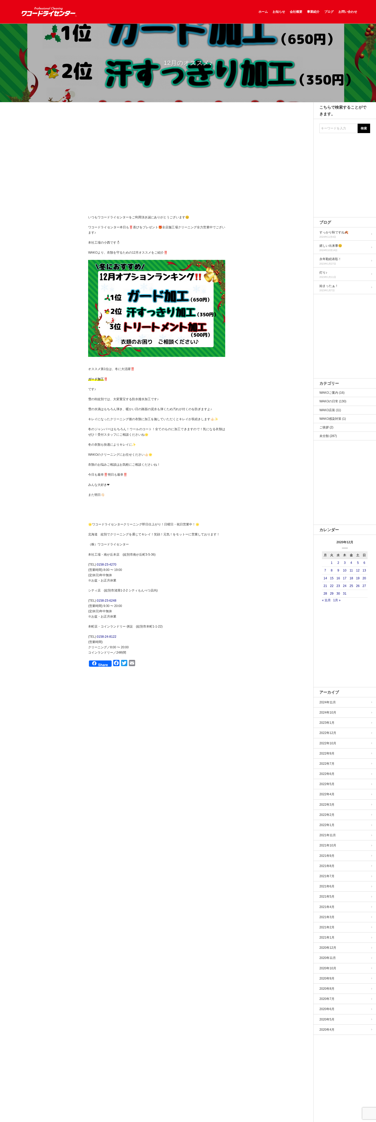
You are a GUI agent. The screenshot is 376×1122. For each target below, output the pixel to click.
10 (344, 570)
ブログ (329, 11)
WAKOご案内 (328, 392)
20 (364, 578)
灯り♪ (323, 272)
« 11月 (326, 600)
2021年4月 (326, 907)
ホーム (263, 11)
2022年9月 (326, 753)
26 (358, 586)
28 (325, 593)
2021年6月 (326, 886)
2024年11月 (327, 702)
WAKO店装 (327, 410)
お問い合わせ (347, 11)
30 (338, 593)
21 (325, 586)
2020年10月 (327, 968)
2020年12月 (327, 947)
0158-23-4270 (106, 564)
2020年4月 (326, 1029)
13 (364, 570)
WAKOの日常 (328, 401)
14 (325, 578)
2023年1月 (326, 722)
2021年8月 (326, 866)
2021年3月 (326, 917)
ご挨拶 (324, 427)
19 (358, 578)
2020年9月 (326, 978)
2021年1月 (326, 937)
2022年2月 (326, 814)
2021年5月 (326, 896)
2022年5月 (326, 784)
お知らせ (279, 11)
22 (332, 586)
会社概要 (296, 11)
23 (338, 586)
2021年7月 (326, 876)
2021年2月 (326, 927)
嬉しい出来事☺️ (330, 245)
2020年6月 (326, 1009)
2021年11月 (327, 835)
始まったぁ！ (328, 286)
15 (332, 578)
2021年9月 (326, 855)
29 (332, 593)
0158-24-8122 (106, 636)
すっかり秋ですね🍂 (333, 232)
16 (338, 578)
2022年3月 (326, 804)
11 (351, 570)
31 (344, 593)
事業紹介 (313, 11)
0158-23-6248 (106, 600)
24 (344, 586)
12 (358, 570)
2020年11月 (327, 958)
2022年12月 (327, 733)
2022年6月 (326, 774)
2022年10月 (327, 743)
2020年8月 (326, 988)
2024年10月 (327, 712)
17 (344, 578)
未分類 (324, 436)
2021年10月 (327, 845)
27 (364, 586)
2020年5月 (326, 1019)
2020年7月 (326, 998)
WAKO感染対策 (330, 418)
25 (351, 586)
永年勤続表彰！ (330, 259)
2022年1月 (326, 825)
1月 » (337, 600)
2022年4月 (326, 794)
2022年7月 (326, 763)
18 (351, 578)
